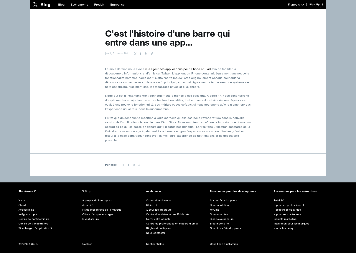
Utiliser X (151, 205)
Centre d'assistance (158, 200)
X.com (23, 200)
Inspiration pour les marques (291, 223)
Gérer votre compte (158, 219)
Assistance (153, 191)
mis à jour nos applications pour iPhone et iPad (178, 69)
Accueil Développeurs (223, 200)
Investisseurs (90, 219)
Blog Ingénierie (219, 223)
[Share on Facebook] (140, 53)
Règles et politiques (158, 228)
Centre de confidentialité (34, 219)
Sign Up (314, 4)
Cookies (87, 244)
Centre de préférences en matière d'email (172, 223)
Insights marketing (285, 219)
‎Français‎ (294, 4)
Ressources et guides (287, 209)
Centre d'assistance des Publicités (167, 214)
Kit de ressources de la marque (101, 209)
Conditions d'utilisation (224, 244)
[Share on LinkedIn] (146, 53)
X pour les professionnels (289, 205)
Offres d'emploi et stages (98, 214)
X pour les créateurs (159, 209)
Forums (214, 209)
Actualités (88, 205)
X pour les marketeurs (287, 214)
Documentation (219, 205)
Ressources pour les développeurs (233, 191)
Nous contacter (155, 232)
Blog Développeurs (222, 219)
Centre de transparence (33, 223)
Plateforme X (27, 191)
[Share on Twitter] (135, 53)
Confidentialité (155, 244)
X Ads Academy (283, 228)
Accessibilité (26, 209)
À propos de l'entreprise (97, 200)
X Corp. (87, 191)
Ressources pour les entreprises (295, 191)
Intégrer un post (28, 214)
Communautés (219, 214)
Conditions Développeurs (225, 228)
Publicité (279, 200)
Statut (22, 205)
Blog (61, 4)
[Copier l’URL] (151, 53)
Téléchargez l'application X (35, 228)
